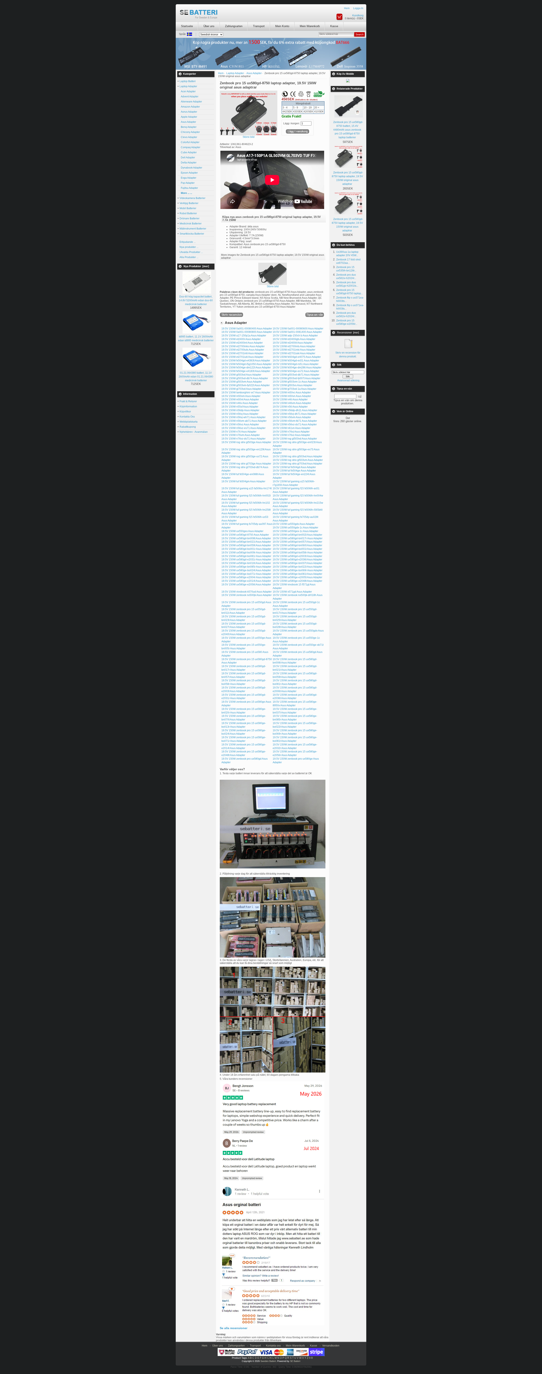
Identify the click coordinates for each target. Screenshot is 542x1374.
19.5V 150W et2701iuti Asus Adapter (242, 356)
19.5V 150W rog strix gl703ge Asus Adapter (246, 463)
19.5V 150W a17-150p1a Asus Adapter (243, 335)
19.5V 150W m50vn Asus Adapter (292, 396)
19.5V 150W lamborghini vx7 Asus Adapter (245, 392)
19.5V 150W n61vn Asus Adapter (291, 428)
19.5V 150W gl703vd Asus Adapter (241, 388)
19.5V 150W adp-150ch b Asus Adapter (295, 335)
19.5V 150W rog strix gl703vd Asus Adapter (297, 463)
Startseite (187, 26)
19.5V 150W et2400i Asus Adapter (241, 339)
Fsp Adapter (187, 182)
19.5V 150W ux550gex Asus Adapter (242, 531)
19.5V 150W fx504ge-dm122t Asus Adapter (246, 367)
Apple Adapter (188, 116)
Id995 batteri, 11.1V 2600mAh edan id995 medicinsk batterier (196, 338)
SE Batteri (295, 1361)
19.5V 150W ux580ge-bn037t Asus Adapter (297, 563)
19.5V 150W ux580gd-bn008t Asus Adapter (246, 538)
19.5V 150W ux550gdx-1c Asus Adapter (295, 527)
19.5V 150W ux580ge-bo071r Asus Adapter (246, 573)
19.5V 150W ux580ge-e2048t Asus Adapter (297, 580)
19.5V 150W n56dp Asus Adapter (240, 410)
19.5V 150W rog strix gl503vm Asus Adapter (298, 460)
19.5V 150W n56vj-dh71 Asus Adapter (294, 413)
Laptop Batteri (188, 81)
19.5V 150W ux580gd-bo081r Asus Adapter (246, 556)
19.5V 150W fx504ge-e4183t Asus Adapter (245, 371)
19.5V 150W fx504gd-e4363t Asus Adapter (245, 360)
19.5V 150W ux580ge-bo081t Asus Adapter (297, 573)
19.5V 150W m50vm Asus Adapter (240, 396)
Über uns (208, 26)
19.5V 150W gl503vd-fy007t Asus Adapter (296, 378)
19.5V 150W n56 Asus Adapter (290, 406)
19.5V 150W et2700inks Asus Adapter (243, 346)
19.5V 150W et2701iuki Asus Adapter (294, 353)
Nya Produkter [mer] (196, 266)
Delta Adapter (188, 162)
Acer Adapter (188, 91)
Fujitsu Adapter (189, 188)
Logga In (358, 8)
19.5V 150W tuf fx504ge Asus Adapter (294, 470)
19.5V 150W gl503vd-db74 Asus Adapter (244, 378)
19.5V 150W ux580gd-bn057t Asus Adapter (297, 541)
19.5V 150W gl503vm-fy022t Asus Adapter (245, 385)
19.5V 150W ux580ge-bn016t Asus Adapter (246, 563)
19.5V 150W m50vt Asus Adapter (240, 399)
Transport (259, 26)
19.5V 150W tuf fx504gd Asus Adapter (294, 467)
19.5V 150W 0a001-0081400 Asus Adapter (297, 331)
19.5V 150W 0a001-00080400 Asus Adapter (246, 328)
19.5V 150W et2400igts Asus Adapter (294, 339)
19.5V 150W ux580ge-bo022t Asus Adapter (297, 566)
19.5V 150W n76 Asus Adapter (238, 431)
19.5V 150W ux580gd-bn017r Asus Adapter (297, 538)
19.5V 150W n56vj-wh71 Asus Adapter (243, 417)
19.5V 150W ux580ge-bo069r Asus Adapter (297, 570)
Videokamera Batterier (192, 198)
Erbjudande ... (188, 242)
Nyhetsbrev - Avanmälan (194, 431)
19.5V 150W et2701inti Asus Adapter (242, 353)
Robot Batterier (188, 213)
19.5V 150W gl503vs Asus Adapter (292, 385)
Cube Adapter (188, 152)
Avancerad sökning (348, 380)
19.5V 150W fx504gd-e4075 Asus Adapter (297, 356)
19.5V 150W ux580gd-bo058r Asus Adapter (297, 552)
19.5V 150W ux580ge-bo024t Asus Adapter (246, 570)
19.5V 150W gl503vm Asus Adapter (241, 381)
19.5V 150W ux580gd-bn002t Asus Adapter (297, 534)
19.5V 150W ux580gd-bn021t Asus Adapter (246, 541)
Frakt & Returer (188, 401)
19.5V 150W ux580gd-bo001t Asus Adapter (297, 548)
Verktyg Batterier (189, 203)
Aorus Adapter (188, 111)
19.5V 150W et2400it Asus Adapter (292, 342)
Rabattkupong (188, 426)
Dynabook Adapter (191, 167)
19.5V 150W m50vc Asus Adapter (292, 392)
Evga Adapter (188, 177)
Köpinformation (188, 406)
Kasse (334, 26)
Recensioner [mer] (348, 332)
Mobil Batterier (188, 208)
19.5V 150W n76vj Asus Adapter (291, 431)
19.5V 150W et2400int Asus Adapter (242, 342)
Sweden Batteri (268, 1361)
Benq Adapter (188, 127)
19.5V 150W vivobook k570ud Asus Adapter (246, 591)
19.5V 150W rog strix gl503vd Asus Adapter (297, 456)
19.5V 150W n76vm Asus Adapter (240, 435)
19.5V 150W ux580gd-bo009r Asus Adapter (246, 552)
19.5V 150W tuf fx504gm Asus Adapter (243, 481)
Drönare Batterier (189, 218)
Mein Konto (282, 26)
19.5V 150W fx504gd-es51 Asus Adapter (296, 360)
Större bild (273, 286)
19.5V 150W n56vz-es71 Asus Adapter (243, 428)
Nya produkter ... (189, 247)
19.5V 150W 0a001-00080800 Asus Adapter (246, 331)
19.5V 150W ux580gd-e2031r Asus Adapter (246, 559)
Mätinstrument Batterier (193, 228)
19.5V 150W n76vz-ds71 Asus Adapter (243, 438)
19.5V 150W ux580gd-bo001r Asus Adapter (246, 548)
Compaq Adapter (190, 147)
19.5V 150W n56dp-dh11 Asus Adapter (295, 410)
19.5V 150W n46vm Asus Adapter (292, 403)
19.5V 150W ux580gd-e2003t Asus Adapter (297, 556)
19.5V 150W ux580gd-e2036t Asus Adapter (297, 559)
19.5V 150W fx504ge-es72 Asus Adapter (296, 371)
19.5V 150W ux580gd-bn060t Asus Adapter (297, 545)
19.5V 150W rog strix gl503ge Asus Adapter (246, 442)
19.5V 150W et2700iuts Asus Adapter (242, 349)
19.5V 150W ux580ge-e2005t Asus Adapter (297, 577)
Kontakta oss (273, 1345)
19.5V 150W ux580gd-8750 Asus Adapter (245, 534)
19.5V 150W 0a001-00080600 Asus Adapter (298, 328)
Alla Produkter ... (189, 257)
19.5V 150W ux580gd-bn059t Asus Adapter (246, 545)
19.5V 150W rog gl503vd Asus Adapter (295, 438)
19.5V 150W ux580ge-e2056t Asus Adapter (246, 584)
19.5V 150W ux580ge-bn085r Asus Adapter (246, 566)
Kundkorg (358, 15)
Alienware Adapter (191, 101)
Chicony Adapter (190, 132)
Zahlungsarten (233, 26)
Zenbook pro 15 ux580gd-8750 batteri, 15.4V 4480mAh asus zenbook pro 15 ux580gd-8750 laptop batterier (348, 130)
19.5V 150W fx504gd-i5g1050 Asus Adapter (246, 364)
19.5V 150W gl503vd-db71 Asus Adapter (296, 374)
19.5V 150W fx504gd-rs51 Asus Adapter (295, 364)
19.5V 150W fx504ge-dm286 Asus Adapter (297, 367)
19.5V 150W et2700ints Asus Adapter (294, 346)
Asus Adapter (188, 121)
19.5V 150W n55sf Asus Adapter (239, 406)
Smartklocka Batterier (192, 233)
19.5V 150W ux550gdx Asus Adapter (294, 524)
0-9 (311, 1357)
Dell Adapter (187, 157)
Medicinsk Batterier (191, 223)
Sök (339, 364)
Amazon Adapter (190, 106)
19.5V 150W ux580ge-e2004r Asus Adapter (246, 577)
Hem (347, 8)
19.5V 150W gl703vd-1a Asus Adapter (294, 388)
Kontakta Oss (187, 416)
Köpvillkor (185, 411)
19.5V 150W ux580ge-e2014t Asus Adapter (246, 580)
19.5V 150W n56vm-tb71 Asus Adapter (295, 420)
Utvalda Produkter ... (191, 252)
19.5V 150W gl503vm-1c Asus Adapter (295, 381)
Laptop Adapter (235, 73)
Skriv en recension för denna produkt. (347, 354)
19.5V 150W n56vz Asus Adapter (240, 424)
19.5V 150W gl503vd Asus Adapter (241, 374)
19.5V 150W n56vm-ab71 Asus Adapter (244, 420)
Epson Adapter (189, 172)
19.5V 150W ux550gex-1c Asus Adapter (295, 531)
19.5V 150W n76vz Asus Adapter (291, 435)
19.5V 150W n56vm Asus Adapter (292, 417)
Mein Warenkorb (310, 26)
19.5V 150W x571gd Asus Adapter (292, 591)
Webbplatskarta (189, 421)
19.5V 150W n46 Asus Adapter (290, 399)
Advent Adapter (189, 96)
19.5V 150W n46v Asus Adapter (239, 403)
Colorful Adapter (189, 142)
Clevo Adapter (188, 137)
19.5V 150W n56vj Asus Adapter (239, 413)
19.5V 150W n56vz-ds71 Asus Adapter (295, 424)
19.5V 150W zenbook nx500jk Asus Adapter (246, 595)
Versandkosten (330, 1345)
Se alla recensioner (233, 1328)
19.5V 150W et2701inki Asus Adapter (294, 349)
